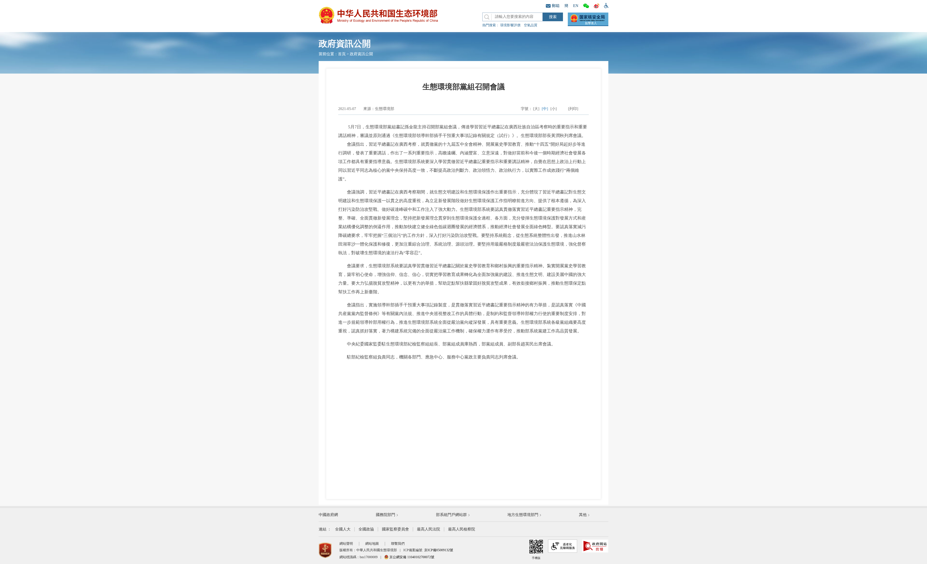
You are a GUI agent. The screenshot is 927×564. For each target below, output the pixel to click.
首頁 (342, 54)
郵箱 (556, 6)
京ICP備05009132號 (438, 550)
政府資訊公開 (361, 54)
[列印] (573, 109)
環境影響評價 (510, 25)
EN (575, 6)
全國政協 (366, 529)
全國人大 (343, 529)
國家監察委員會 (395, 529)
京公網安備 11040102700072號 (411, 557)
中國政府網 (328, 515)
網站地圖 (372, 543)
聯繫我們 (398, 543)
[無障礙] (605, 5)
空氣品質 (530, 25)
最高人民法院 (428, 529)
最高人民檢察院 (461, 529)
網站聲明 (346, 543)
